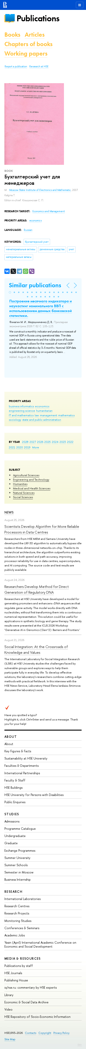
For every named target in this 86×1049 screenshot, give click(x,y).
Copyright (44, 1033)
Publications (38, 18)
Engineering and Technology (31, 479)
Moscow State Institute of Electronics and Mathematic (40, 190)
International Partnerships (22, 773)
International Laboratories (22, 899)
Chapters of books (28, 44)
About (10, 737)
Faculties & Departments (21, 765)
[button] (10, 292)
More (35, 447)
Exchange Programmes (19, 850)
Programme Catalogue (20, 828)
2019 (27, 447)
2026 (40, 442)
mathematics (66, 415)
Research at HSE (39, 66)
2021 (12, 447)
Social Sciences (23, 497)
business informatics (21, 406)
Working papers (25, 53)
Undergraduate (15, 836)
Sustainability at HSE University (25, 758)
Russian (28, 230)
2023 (63, 442)
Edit (80, 1044)
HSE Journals (13, 973)
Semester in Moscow (19, 872)
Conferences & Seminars (21, 928)
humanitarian (44, 411)
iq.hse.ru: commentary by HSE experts (30, 987)
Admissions (11, 821)
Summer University (17, 858)
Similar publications (35, 285)
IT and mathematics (21, 415)
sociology (15, 420)
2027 (33, 442)
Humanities (20, 484)
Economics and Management (48, 211)
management (48, 415)
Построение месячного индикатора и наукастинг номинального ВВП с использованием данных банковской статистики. (40, 308)
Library (8, 995)
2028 (25, 442)
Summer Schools (16, 865)
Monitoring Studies (17, 921)
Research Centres (16, 906)
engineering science (22, 411)
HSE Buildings (13, 787)
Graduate (11, 843)
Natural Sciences (23, 493)
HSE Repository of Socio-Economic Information (37, 1017)
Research (13, 891)
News (9, 512)
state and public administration (41, 420)
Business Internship (17, 879)
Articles (35, 34)
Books (12, 34)
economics (42, 406)
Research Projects (16, 913)
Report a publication (16, 66)
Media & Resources (22, 958)
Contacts (30, 1033)
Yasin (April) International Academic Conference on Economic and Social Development (40, 944)
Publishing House (16, 980)
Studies (11, 814)
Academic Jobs (14, 935)
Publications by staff (18, 966)
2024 (55, 442)
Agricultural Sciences (26, 475)
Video (8, 1009)
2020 (19, 447)
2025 (47, 442)
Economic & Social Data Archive (26, 1002)
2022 (70, 442)
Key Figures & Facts (17, 751)
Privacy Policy (61, 1033)
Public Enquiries (14, 802)
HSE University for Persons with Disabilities (34, 795)
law (37, 415)
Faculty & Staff (14, 780)
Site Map (9, 1039)
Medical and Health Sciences (31, 488)
